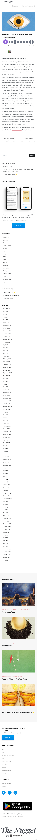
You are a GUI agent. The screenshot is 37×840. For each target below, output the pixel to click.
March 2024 (6, 389)
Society (5, 270)
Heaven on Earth (7, 166)
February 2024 (7, 392)
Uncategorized (7, 279)
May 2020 (5, 510)
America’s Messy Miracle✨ (10, 174)
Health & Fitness (7, 245)
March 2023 (6, 423)
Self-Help (5, 265)
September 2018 (7, 557)
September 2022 (7, 440)
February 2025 (7, 359)
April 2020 (5, 512)
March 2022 (6, 456)
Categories (15, 6)
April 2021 (5, 479)
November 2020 (7, 493)
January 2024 (6, 395)
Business (5, 240)
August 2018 (6, 560)
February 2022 (7, 459)
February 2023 (7, 426)
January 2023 (6, 428)
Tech (4, 276)
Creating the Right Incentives (27, 140)
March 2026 (6, 322)
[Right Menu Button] (36, 839)
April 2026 (5, 320)
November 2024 (7, 367)
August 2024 (6, 375)
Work (4, 282)
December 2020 (7, 490)
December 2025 (7, 331)
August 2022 (6, 442)
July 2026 (5, 311)
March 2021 (6, 482)
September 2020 (7, 498)
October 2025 (6, 336)
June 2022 (5, 448)
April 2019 (5, 546)
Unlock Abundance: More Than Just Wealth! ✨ (18, 712)
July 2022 (5, 445)
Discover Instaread (27, 6)
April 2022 (5, 454)
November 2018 (7, 551)
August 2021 (6, 468)
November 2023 (7, 401)
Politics (5, 257)
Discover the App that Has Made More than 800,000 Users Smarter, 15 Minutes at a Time (18, 170)
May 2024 (5, 384)
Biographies (6, 237)
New (3, 749)
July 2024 (5, 378)
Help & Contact (6, 783)
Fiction (5, 243)
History (5, 248)
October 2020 (6, 496)
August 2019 (6, 535)
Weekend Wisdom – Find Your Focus (14, 679)
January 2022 (6, 462)
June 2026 (5, 314)
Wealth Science (7, 645)
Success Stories (7, 273)
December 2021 (7, 465)
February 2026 (7, 325)
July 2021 (5, 470)
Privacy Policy (18, 814)
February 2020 (7, 518)
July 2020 (5, 504)
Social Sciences (6, 761)
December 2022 (7, 431)
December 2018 (7, 549)
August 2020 (6, 501)
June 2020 (6, 507)
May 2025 (5, 350)
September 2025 (7, 339)
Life (4, 251)
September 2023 (7, 406)
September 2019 (7, 532)
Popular (4, 752)
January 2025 (6, 361)
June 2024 (5, 381)
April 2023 (5, 420)
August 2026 (6, 308)
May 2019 (5, 543)
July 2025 (5, 345)
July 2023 (5, 412)
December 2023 (7, 398)
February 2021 (6, 484)
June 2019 (5, 540)
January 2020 (6, 521)
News (4, 254)
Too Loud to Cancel (8, 298)
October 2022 (6, 437)
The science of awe (8, 612)
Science (5, 262)
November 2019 (7, 526)
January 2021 (6, 487)
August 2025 (6, 342)
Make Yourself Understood (9, 140)
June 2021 (5, 473)
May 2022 (5, 451)
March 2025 (6, 356)
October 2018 (6, 554)
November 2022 (7, 434)
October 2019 (6, 529)
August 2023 (6, 409)
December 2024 (7, 364)
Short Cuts (6, 268)
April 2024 (5, 387)
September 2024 (7, 373)
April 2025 (5, 353)
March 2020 (6, 515)
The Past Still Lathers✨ (9, 292)
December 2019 (7, 524)
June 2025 (5, 347)
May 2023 (5, 417)
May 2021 (5, 476)
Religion (5, 259)
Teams (4, 786)
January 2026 (6, 328)
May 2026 (5, 317)
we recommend (17, 130)
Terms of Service (7, 814)
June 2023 (5, 415)
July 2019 (5, 537)
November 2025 (7, 333)
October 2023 (6, 403)
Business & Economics (8, 755)
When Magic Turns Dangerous (11, 295)
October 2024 (6, 370)
